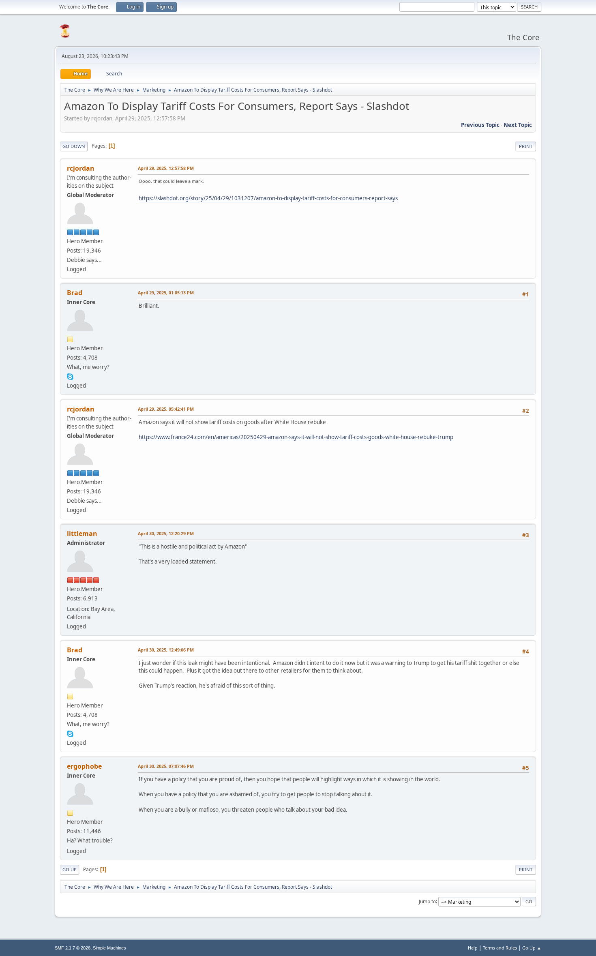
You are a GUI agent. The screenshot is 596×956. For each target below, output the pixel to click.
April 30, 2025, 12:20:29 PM (166, 533)
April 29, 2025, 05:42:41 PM (166, 409)
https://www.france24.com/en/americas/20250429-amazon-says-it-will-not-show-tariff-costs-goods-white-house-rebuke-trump (296, 437)
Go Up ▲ (531, 948)
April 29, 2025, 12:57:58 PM (166, 168)
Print (525, 146)
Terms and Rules (500, 948)
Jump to (427, 901)
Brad (74, 292)
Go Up (69, 869)
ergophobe (84, 766)
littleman (82, 533)
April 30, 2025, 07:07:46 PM (166, 766)
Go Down (73, 146)
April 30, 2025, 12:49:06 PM (166, 650)
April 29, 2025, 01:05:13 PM (166, 292)
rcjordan (80, 168)
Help (473, 948)
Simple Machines (109, 947)
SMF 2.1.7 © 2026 (72, 947)
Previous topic (480, 125)
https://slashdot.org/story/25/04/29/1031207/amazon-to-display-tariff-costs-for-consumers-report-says (268, 198)
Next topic (518, 125)
